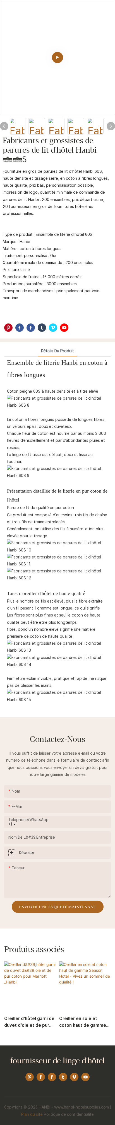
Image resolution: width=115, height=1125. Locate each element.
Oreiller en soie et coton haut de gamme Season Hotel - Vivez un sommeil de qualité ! (84, 1022)
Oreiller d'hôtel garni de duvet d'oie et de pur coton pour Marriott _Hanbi (29, 1022)
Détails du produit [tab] (57, 351)
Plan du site (32, 1114)
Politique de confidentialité (69, 1114)
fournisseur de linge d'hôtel (57, 1061)
